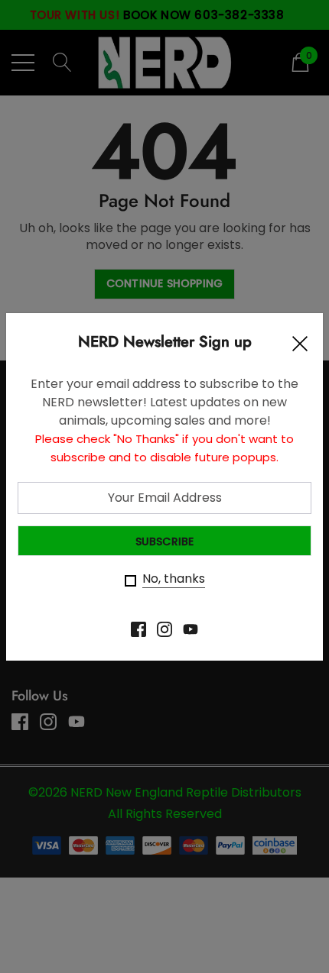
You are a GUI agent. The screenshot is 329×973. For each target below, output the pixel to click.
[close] (299, 347)
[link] (138, 629)
